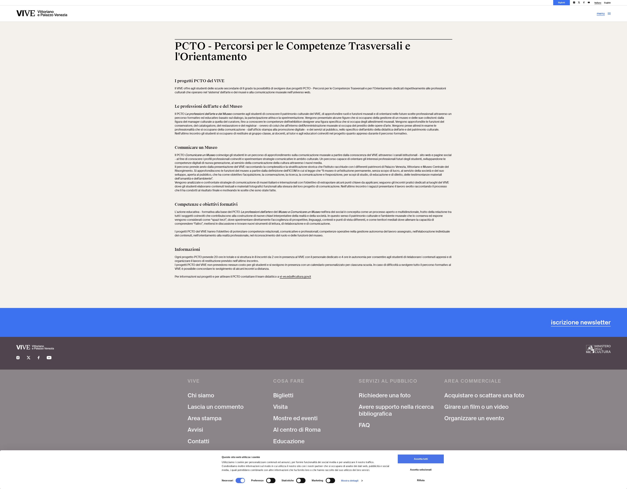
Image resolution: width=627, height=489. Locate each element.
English (607, 2)
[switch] (270, 480)
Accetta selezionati (421, 469)
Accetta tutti (421, 458)
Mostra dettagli (350, 480)
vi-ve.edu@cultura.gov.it (295, 277)
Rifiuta (421, 480)
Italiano (598, 2)
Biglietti (561, 2)
